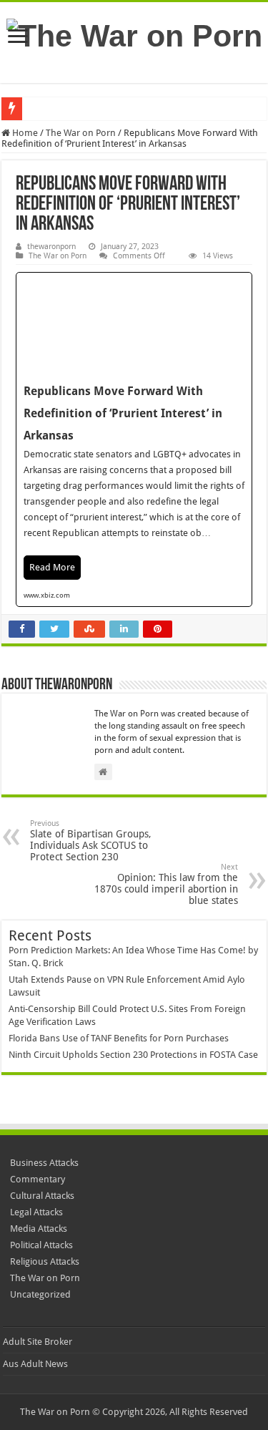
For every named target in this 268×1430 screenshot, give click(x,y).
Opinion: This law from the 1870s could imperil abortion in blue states (166, 884)
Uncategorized (40, 1294)
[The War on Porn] (134, 33)
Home (24, 132)
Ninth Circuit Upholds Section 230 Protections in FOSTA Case (133, 1054)
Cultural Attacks (42, 1195)
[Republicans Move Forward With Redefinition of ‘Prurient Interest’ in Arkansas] (134, 440)
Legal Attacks (36, 1212)
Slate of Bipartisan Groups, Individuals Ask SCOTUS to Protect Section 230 (91, 840)
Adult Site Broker (37, 1341)
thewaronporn (51, 246)
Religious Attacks (44, 1261)
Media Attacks (38, 1228)
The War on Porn (81, 132)
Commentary (37, 1179)
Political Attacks (41, 1245)
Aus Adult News (35, 1363)
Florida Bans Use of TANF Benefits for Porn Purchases (119, 1038)
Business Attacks (44, 1162)
